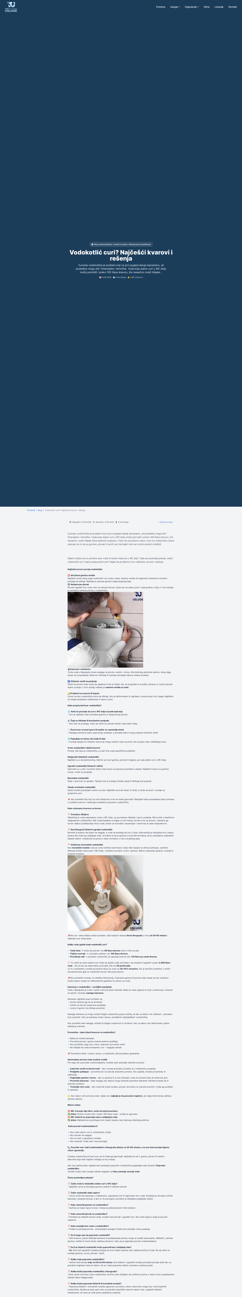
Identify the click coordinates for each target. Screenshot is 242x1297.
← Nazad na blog (165, 522)
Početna (160, 7)
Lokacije (219, 7)
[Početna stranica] (11, 7)
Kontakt (233, 7)
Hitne (207, 7)
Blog (40, 510)
